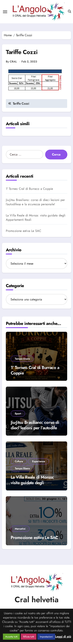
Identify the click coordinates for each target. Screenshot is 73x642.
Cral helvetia (37, 599)
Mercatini (20, 529)
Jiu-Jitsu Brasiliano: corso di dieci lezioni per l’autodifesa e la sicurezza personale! (35, 202)
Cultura (19, 461)
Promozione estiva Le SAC (23, 231)
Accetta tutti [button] (11, 636)
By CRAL (11, 61)
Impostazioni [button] (46, 636)
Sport (18, 413)
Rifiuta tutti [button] (28, 636)
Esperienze (38, 461)
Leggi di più (63, 637)
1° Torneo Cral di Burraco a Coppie (29, 189)
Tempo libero (22, 359)
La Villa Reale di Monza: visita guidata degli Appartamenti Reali (36, 217)
